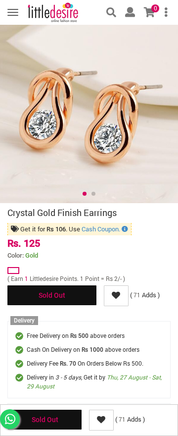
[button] (85, 194)
